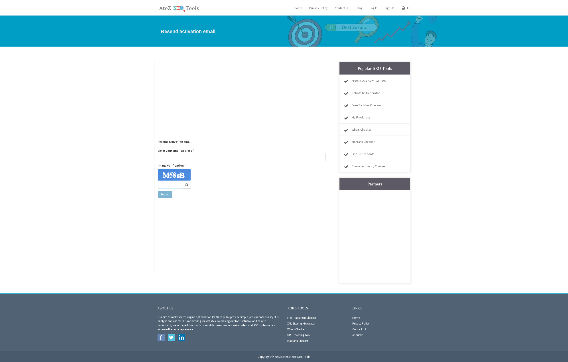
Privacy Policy (318, 8)
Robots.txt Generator (366, 93)
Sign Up (389, 8)
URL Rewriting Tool (298, 335)
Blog (360, 8)
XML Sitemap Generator (301, 323)
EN (407, 8)
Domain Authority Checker (369, 166)
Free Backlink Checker (366, 105)
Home (298, 8)
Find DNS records (363, 154)
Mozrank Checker (363, 142)
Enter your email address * (176, 151)
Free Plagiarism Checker (301, 318)
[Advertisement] (245, 96)
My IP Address (361, 117)
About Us (357, 335)
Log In (373, 8)
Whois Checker (361, 130)
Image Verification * (172, 165)
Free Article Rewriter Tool (369, 81)
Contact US (342, 8)
